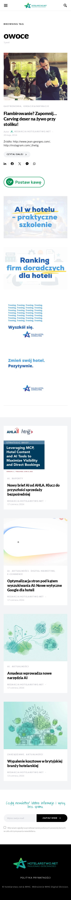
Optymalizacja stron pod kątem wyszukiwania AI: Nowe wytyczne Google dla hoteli (34, 585)
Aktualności (20, 571)
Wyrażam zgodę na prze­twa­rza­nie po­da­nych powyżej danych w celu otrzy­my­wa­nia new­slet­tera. (35, 829)
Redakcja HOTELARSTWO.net (32, 131)
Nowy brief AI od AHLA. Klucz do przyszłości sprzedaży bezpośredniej (33, 489)
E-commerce (15, 574)
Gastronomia (12, 106)
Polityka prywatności (35, 877)
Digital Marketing (43, 571)
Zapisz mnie (50, 818)
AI (8, 478)
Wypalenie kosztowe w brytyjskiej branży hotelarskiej (34, 763)
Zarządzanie (15, 754)
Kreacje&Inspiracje (36, 106)
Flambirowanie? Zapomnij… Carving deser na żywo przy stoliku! (30, 119)
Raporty (17, 478)
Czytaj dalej (15, 154)
